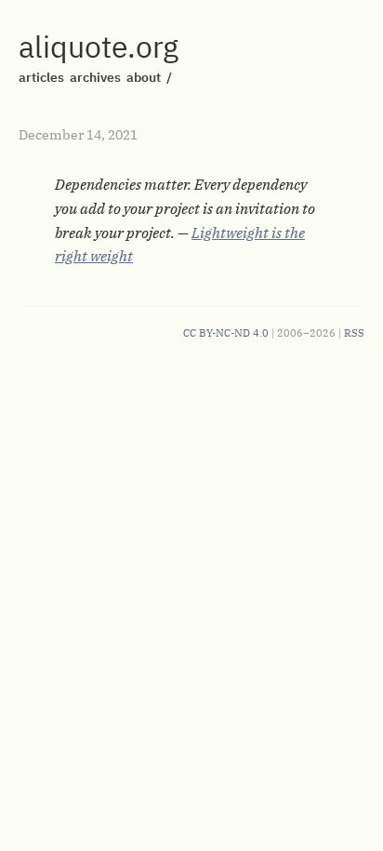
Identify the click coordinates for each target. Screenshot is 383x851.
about (143, 77)
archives (95, 77)
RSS (354, 332)
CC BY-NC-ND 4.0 (226, 332)
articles (41, 77)
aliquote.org (98, 46)
